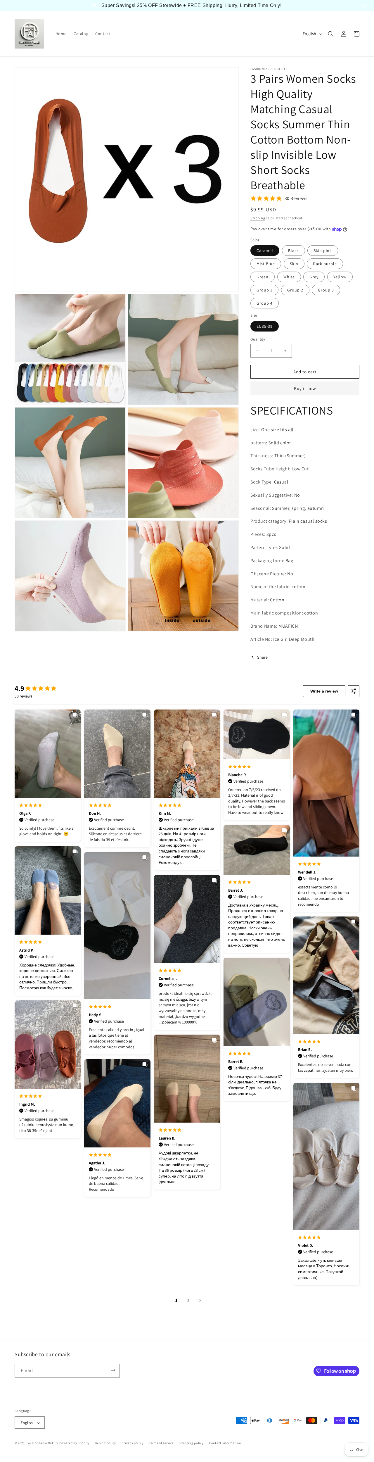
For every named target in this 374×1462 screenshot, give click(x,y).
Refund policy (105, 1443)
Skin (294, 263)
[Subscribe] (113, 1370)
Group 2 (295, 290)
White (289, 276)
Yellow (340, 276)
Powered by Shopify (74, 1443)
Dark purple (325, 263)
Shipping (257, 218)
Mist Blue (266, 263)
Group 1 (264, 290)
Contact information (225, 1443)
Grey (313, 276)
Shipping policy (191, 1443)
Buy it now (305, 388)
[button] (330, 33)
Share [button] (262, 657)
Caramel (265, 250)
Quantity (257, 339)
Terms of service (161, 1443)
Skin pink (323, 250)
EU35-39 (265, 326)
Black (293, 250)
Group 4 (265, 303)
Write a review (324, 691)
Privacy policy (132, 1443)
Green (263, 276)
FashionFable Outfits (43, 1443)
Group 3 (326, 290)
